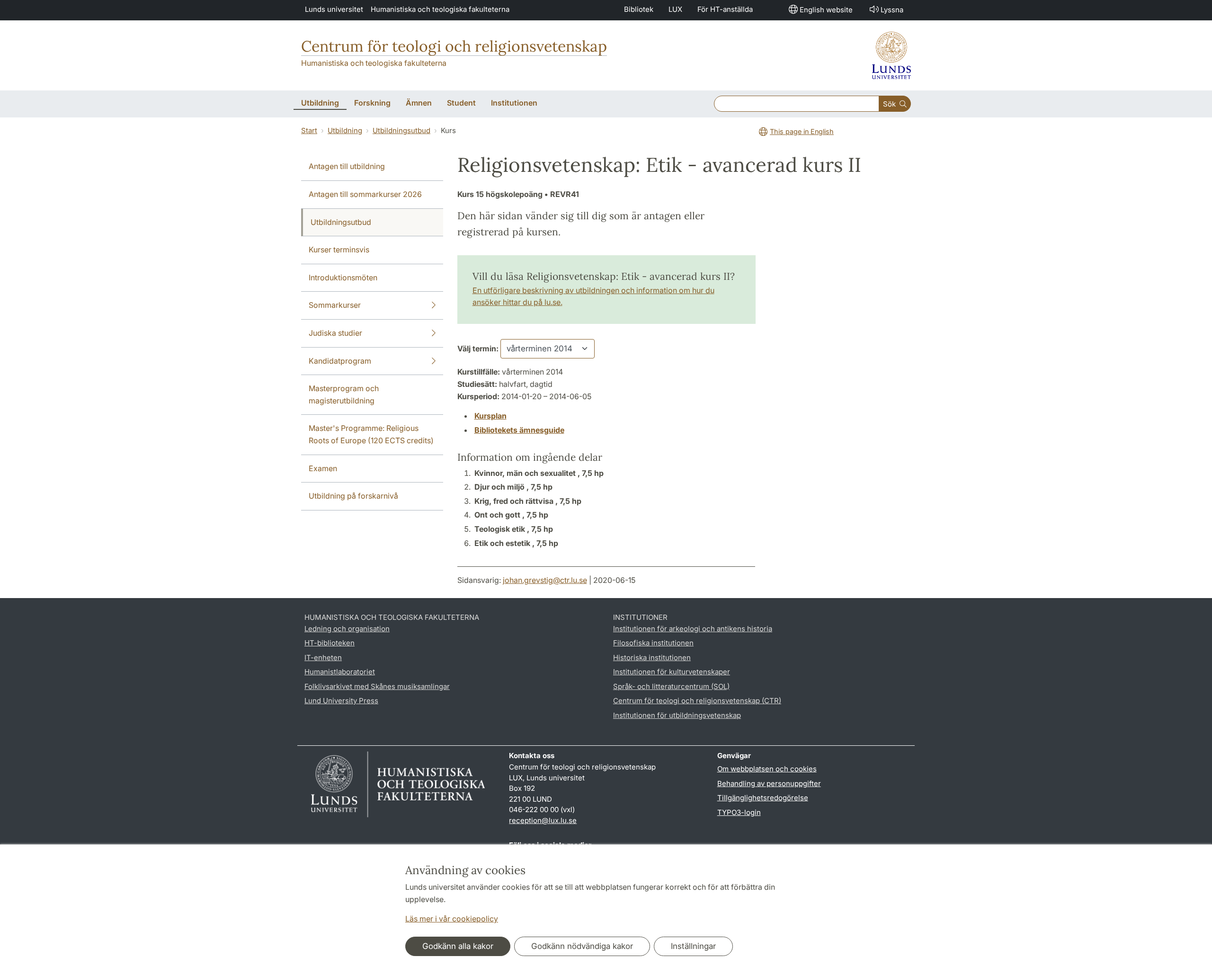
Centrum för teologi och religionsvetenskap (454, 46)
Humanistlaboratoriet (339, 671)
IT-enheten (323, 657)
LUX (675, 9)
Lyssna (892, 9)
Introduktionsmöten (343, 277)
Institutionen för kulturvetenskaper (671, 671)
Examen (323, 468)
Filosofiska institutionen (653, 642)
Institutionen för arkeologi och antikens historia (692, 628)
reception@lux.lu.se (543, 820)
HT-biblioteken (329, 642)
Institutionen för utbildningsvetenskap (677, 715)
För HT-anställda (725, 9)
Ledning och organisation (347, 628)
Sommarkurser (335, 305)
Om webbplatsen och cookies (767, 768)
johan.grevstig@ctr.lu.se (545, 580)
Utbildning (345, 130)
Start (309, 130)
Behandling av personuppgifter (769, 783)
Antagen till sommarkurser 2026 (365, 194)
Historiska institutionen (652, 657)
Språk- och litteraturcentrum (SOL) (671, 686)
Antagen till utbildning (347, 166)
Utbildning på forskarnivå (353, 496)
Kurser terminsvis (339, 249)
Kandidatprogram (340, 361)
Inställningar (693, 946)
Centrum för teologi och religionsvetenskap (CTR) (697, 700)
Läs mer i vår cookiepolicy (451, 918)
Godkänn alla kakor (457, 946)
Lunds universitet (334, 9)
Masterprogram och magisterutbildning (344, 394)
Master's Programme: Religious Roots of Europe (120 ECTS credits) (371, 434)
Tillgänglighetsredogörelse (762, 797)
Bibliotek (638, 9)
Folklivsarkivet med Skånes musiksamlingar (377, 686)
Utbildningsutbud (401, 130)
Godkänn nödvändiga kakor (582, 946)
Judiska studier (335, 333)
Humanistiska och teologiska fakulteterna (440, 9)
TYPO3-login (739, 812)
